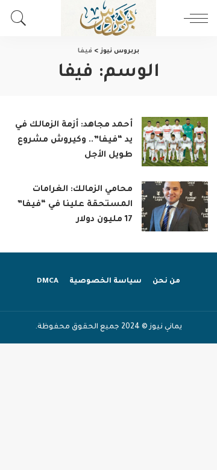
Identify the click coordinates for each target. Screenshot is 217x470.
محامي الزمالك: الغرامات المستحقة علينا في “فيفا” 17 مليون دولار (75, 205)
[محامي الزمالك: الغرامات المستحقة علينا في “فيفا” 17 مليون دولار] (175, 206)
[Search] (21, 18)
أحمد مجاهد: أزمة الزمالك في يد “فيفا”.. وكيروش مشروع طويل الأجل (74, 140)
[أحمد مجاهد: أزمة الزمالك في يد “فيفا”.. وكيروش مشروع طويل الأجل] (175, 142)
